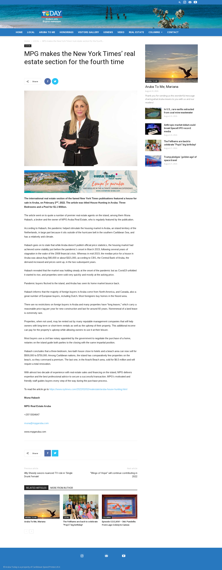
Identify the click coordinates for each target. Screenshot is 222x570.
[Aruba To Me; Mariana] (42, 507)
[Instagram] (184, 2)
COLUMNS (154, 32)
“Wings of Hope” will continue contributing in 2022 (113, 475)
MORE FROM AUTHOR (61, 488)
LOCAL (31, 32)
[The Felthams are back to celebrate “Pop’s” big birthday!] (80, 507)
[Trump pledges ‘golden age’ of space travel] (153, 161)
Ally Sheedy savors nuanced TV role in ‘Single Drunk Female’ (48, 475)
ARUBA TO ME (47, 32)
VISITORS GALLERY (88, 32)
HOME (19, 32)
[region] (80, 181)
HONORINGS (66, 32)
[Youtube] (195, 2)
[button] (179, 2)
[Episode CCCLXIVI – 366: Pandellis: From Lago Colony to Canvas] (119, 507)
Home (27, 41)
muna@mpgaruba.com (36, 423)
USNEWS (108, 32)
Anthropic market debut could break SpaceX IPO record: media (180, 128)
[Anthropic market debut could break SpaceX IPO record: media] (153, 129)
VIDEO (121, 32)
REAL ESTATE (136, 32)
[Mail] (190, 2)
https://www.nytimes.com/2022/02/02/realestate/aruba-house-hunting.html (88, 389)
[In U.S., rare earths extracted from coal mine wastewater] (153, 113)
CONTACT (173, 32)
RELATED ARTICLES (36, 488)
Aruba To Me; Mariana (34, 521)
